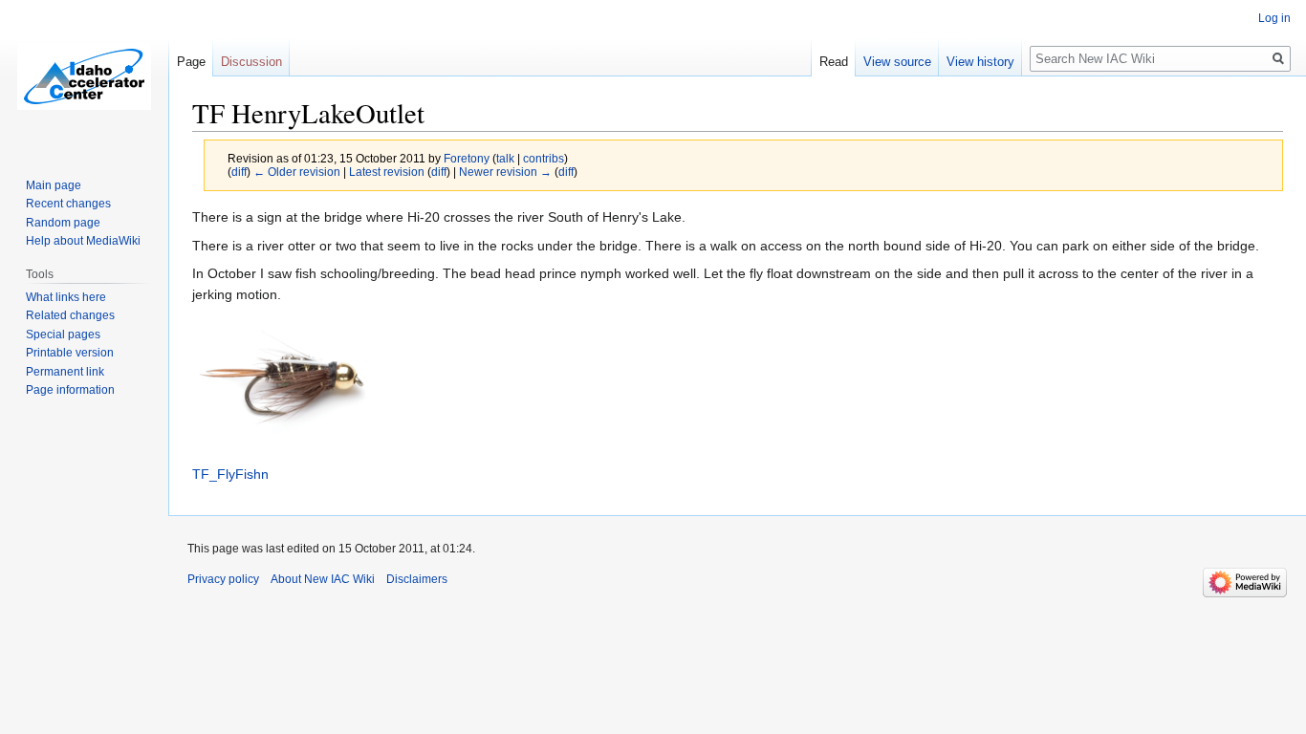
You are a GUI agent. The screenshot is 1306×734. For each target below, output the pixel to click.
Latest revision (386, 171)
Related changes (70, 315)
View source (897, 61)
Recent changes (68, 203)
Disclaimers (416, 579)
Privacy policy (223, 579)
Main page (53, 185)
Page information (70, 390)
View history (980, 61)
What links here (66, 297)
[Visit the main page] (84, 76)
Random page (63, 222)
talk (505, 158)
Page (191, 61)
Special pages (63, 334)
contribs (543, 158)
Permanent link (65, 371)
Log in (1274, 18)
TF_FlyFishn (230, 474)
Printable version (70, 352)
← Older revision (296, 171)
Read (833, 61)
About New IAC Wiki (323, 579)
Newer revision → (505, 171)
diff (239, 171)
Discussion (251, 61)
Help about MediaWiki (83, 241)
